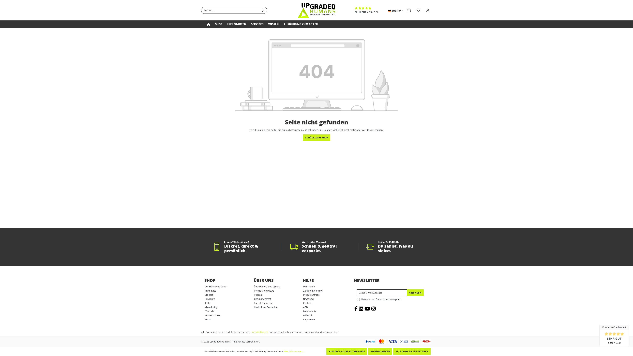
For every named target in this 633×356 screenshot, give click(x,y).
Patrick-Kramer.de (263, 303)
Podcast (258, 295)
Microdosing (211, 307)
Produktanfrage (311, 295)
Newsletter (308, 299)
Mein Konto (309, 286)
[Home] (208, 24)
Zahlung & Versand (313, 290)
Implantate (210, 290)
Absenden (415, 292)
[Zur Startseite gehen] (316, 10)
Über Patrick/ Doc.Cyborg (267, 286)
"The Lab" (209, 311)
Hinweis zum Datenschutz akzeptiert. (381, 299)
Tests (207, 303)
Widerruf (307, 315)
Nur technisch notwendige (347, 351)
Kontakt (307, 303)
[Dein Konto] (428, 10)
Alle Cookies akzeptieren (411, 351)
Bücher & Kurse (212, 315)
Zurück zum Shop (316, 137)
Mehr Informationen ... (294, 351)
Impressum (309, 319)
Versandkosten (260, 332)
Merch (208, 319)
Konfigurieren (380, 351)
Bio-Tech (209, 295)
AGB (305, 307)
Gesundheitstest (262, 299)
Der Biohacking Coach (216, 286)
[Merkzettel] (418, 10)
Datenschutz (309, 311)
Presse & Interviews (264, 290)
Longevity (210, 299)
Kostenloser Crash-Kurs (266, 307)
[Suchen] (263, 10)
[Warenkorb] (409, 10)
